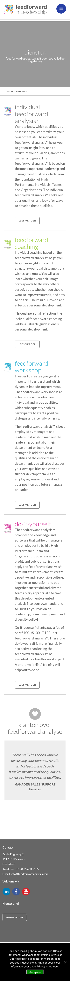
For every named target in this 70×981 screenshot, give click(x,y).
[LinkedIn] (6, 891)
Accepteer (35, 972)
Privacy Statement (48, 966)
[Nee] (65, 962)
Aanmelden (14, 917)
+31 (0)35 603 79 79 (27, 869)
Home (9, 91)
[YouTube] (26, 891)
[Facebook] (16, 891)
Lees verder (27, 220)
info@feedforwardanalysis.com (29, 873)
